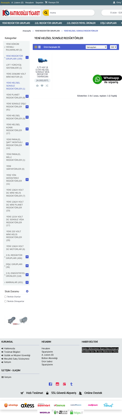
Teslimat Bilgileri (12, 352)
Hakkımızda (9, 348)
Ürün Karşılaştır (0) (52, 47)
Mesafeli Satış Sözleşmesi (16, 358)
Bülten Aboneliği (49, 358)
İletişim (7, 362)
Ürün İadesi (47, 361)
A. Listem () (48, 355)
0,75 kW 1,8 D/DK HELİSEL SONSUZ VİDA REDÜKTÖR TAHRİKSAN (42, 72)
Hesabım (46, 348)
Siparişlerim (47, 351)
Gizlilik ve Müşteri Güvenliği (17, 355)
